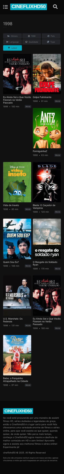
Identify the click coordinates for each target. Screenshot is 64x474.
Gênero (14, 36)
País (52, 36)
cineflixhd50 (28, 6)
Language (14, 42)
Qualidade (33, 42)
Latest (14, 48)
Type (52, 42)
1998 (33, 36)
